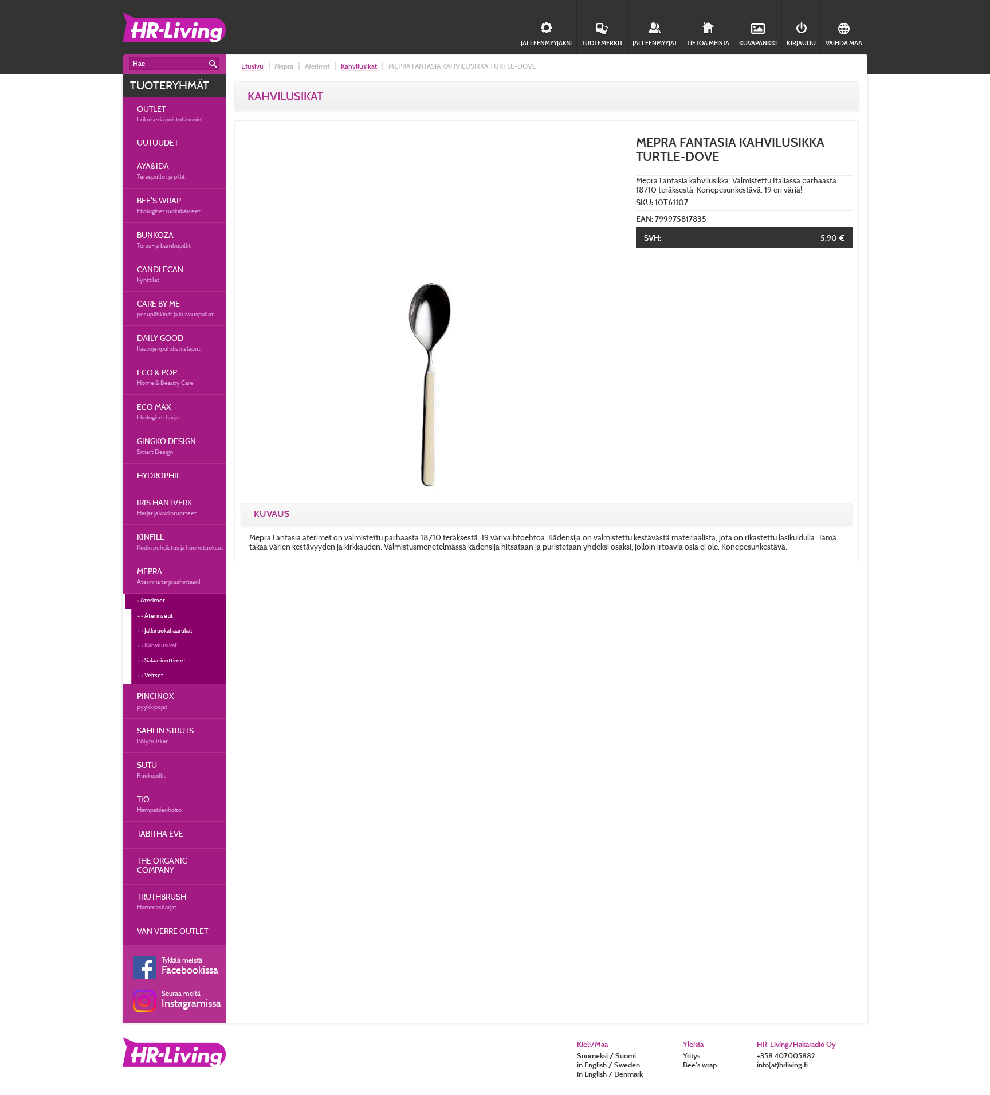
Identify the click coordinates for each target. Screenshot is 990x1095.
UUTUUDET (157, 142)
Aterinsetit (158, 615)
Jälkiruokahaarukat (168, 630)
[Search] (213, 64)
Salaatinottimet (165, 660)
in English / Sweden (608, 1064)
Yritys (691, 1055)
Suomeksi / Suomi (606, 1055)
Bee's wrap (700, 1064)
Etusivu (252, 66)
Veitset (153, 675)
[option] (430, 313)
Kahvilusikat (160, 645)
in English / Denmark (610, 1073)
